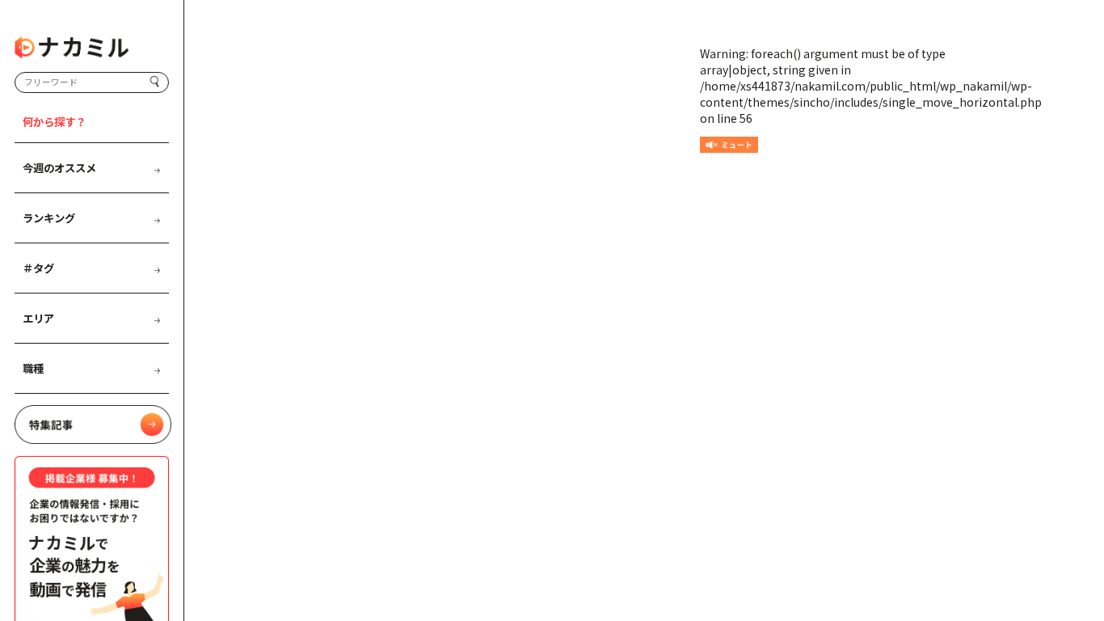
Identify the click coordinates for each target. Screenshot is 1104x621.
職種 (33, 368)
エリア (38, 318)
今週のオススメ (59, 167)
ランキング (49, 218)
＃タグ (38, 268)
